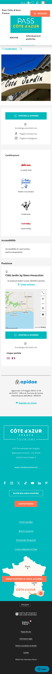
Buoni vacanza (26, 531)
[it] (43, 2)
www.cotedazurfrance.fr (26, 467)
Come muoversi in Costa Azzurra (24, 579)
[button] (37, 2)
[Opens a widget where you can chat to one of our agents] (42, 669)
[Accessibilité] (28, 2)
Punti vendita (26, 522)
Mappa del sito (26, 631)
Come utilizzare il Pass (26, 549)
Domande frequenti (26, 540)
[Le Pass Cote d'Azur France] (26, 24)
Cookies (26, 652)
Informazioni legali (25, 638)
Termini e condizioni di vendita (26, 645)
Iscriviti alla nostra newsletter (26, 493)
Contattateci (26, 503)
